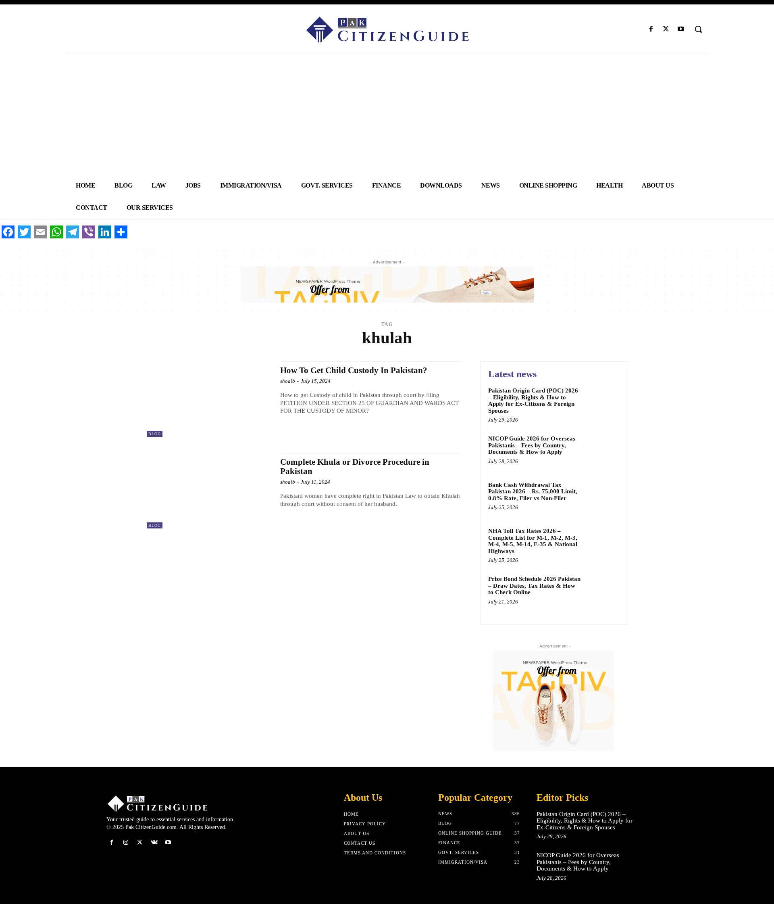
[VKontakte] (154, 842)
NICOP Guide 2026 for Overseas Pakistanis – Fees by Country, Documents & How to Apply (531, 445)
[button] (698, 29)
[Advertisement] (387, 113)
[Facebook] (650, 29)
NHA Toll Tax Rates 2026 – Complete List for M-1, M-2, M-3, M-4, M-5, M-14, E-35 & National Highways (532, 541)
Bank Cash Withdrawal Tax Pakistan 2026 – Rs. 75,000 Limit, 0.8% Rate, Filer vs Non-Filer (532, 491)
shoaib (287, 381)
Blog (154, 434)
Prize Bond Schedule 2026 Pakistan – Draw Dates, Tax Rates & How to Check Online (534, 585)
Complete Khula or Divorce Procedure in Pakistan (354, 466)
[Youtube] (681, 29)
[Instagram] (126, 842)
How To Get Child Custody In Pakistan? (353, 370)
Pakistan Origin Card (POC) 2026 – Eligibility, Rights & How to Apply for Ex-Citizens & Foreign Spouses (533, 400)
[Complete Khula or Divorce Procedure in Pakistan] (209, 490)
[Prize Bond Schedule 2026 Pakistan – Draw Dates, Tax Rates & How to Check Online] (602, 591)
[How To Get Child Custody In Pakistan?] (209, 399)
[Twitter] (666, 29)
